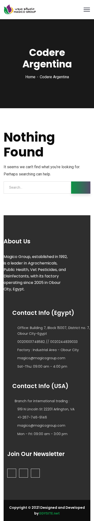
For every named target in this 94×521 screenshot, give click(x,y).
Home (30, 77)
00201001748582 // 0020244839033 (47, 341)
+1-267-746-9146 (32, 417)
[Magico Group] (20, 9)
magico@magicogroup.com (41, 358)
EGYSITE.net (49, 513)
